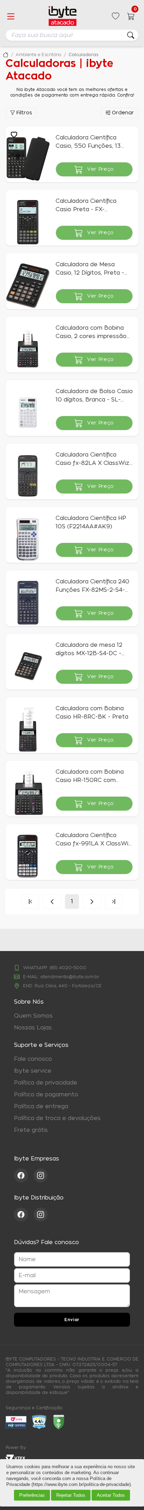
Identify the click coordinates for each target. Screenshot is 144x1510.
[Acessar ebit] (16, 1422)
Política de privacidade (45, 1083)
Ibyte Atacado (5, 55)
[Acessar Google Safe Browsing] (59, 1422)
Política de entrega (41, 1106)
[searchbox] (72, 35)
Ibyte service (32, 1071)
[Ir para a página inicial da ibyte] (63, 16)
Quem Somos (33, 1016)
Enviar (72, 1320)
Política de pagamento (46, 1094)
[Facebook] (24, 1175)
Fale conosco (33, 1059)
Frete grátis (31, 1130)
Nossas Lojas (33, 1027)
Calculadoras (84, 55)
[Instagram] (41, 1175)
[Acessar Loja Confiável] (39, 1422)
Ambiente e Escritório (38, 55)
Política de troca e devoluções (57, 1118)
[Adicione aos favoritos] (14, 134)
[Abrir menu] (11, 16)
